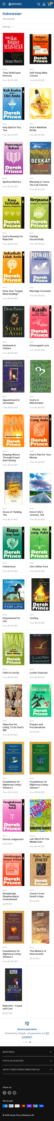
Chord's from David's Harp (37, 895)
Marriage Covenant (40, 291)
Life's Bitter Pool (39, 566)
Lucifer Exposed (38, 672)
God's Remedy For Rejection (13, 238)
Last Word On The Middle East (39, 840)
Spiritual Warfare (12, 182)
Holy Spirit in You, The (12, 129)
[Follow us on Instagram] (9, 1093)
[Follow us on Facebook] (4, 1093)
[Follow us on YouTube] (14, 1093)
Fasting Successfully (37, 238)
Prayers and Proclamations (37, 726)
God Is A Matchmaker (37, 401)
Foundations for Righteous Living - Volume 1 (39, 784)
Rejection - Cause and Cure (12, 1007)
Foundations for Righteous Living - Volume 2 (12, 784)
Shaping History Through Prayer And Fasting (11, 457)
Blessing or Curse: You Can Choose (40, 183)
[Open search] (38, 4)
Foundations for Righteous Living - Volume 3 (12, 954)
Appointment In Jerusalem (11, 401)
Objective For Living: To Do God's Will (13, 727)
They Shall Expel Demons (11, 74)
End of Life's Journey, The (37, 513)
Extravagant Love (39, 345)
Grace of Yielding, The (12, 513)
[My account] (44, 4)
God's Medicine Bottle (38, 129)
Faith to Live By (11, 672)
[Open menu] (4, 4)
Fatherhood (9, 566)
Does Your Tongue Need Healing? (13, 292)
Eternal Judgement (13, 839)
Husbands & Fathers (9, 347)
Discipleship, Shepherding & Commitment (11, 896)
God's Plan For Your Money (40, 456)
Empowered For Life (11, 619)
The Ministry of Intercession (38, 952)
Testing (34, 618)
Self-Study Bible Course (38, 74)
